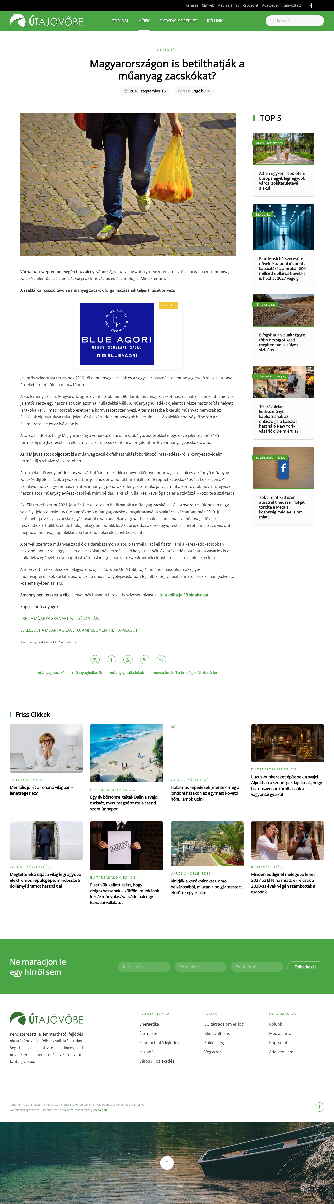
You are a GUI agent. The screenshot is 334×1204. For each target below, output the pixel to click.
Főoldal (120, 20)
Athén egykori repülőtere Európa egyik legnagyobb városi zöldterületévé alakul (282, 181)
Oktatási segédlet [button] (178, 20)
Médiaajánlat (228, 5)
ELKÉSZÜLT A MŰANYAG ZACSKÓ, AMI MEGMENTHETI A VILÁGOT (79, 630)
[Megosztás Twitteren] (95, 659)
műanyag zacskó (51, 672)
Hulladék (167, 50)
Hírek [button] (144, 20)
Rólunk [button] (215, 20)
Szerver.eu (100, 1110)
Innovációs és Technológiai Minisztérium (186, 672)
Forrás (24, 642)
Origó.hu (192, 91)
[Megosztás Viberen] (161, 659)
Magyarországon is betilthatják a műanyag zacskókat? (167, 69)
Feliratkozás (306, 967)
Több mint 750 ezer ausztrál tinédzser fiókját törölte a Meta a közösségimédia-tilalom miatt (282, 507)
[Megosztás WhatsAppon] (128, 659)
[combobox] (295, 20)
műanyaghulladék (87, 672)
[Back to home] (46, 21)
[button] (167, 1163)
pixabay (72, 642)
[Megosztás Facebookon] (111, 659)
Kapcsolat (250, 5)
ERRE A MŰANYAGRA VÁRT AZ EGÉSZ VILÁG (59, 618)
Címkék (208, 5)
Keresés (191, 5)
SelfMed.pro (66, 1110)
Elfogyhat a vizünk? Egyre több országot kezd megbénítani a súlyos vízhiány (282, 342)
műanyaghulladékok (127, 672)
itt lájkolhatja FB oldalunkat (183, 595)
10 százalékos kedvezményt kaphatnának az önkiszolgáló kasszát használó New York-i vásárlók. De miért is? (278, 419)
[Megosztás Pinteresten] (144, 659)
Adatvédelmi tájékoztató (281, 5)
